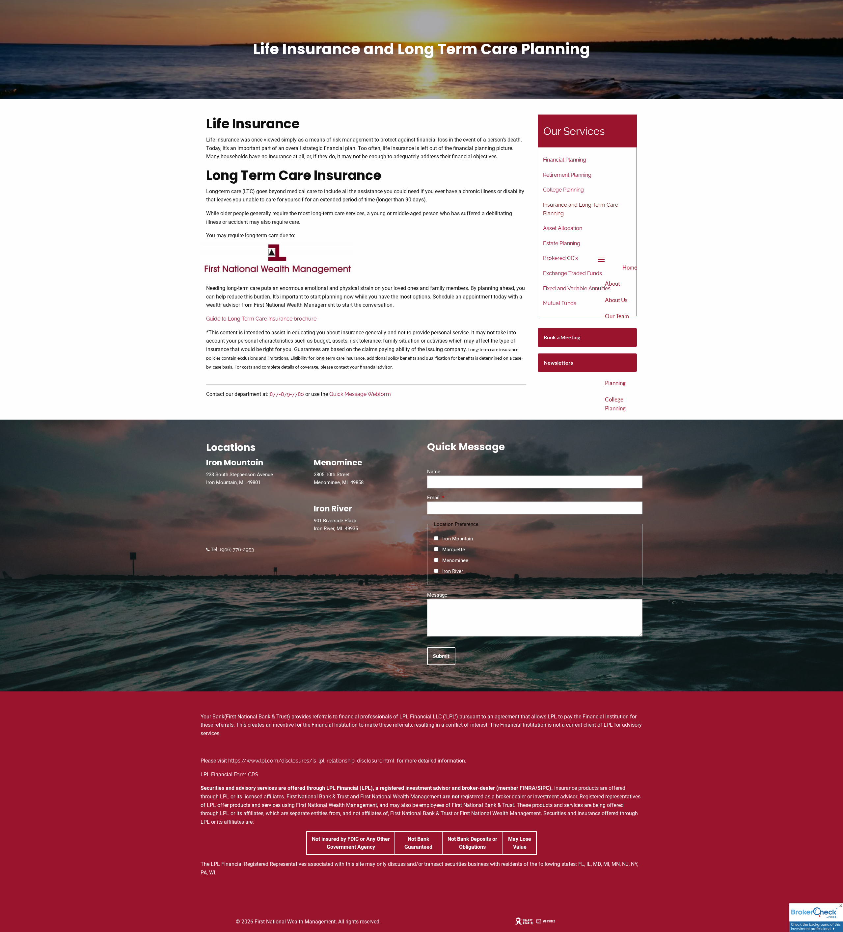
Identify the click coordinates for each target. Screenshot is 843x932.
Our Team (617, 316)
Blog (631, 704)
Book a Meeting (562, 337)
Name (433, 472)
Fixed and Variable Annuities (577, 288)
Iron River (452, 571)
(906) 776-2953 (236, 550)
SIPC (543, 788)
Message (437, 595)
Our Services (574, 131)
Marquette (453, 550)
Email (457, 498)
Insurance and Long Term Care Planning (580, 209)
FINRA (527, 788)
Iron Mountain (457, 539)
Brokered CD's (560, 258)
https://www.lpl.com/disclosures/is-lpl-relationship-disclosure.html (311, 761)
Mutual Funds (559, 303)
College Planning (615, 404)
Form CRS (246, 774)
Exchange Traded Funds (572, 273)
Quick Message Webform (360, 394)
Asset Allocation (562, 228)
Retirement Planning (619, 378)
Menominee (455, 560)
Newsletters (558, 362)
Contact (627, 720)
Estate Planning (561, 243)
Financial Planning (564, 160)
